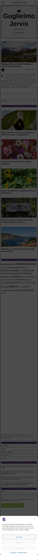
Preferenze (19, 548)
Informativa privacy (22, 552)
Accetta (19, 537)
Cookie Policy (13, 552)
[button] (35, 519)
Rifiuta (19, 542)
